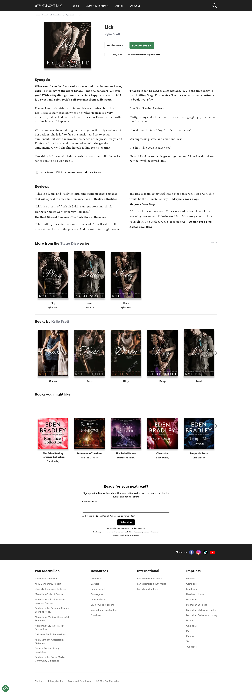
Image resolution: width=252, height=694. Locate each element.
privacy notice (106, 532)
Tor (188, 641)
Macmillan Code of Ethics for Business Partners (50, 601)
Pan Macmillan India (147, 589)
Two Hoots (191, 646)
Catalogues (97, 594)
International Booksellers (104, 609)
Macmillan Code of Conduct (50, 594)
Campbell (191, 583)
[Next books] (216, 353)
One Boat (191, 625)
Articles (119, 5)
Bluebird (190, 578)
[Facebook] (191, 552)
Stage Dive (69, 243)
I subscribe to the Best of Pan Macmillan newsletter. (110, 516)
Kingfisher (191, 589)
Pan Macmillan (47, 571)
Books (76, 5)
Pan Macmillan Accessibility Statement (49, 641)
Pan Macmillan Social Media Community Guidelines (50, 659)
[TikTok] (205, 552)
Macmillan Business (196, 604)
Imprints (193, 571)
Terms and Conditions (79, 681)
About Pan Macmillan (46, 578)
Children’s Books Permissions (50, 634)
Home (37, 15)
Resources (99, 571)
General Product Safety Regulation (47, 650)
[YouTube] (212, 552)
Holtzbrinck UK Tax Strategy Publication (49, 627)
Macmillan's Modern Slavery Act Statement (52, 618)
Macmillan (191, 599)
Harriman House (195, 594)
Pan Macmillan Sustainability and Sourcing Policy (52, 610)
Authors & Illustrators (97, 5)
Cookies (39, 681)
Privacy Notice (55, 681)
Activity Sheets (98, 599)
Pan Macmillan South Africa (151, 583)
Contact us (96, 578)
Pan (188, 630)
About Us (135, 5)
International (148, 571)
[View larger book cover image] (67, 45)
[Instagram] (198, 552)
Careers (95, 583)
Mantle (190, 620)
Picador (190, 636)
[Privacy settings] (5, 688)
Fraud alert (96, 615)
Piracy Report (98, 589)
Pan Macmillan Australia (149, 578)
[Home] (48, 5)
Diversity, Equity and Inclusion (50, 589)
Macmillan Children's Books (201, 609)
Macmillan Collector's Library (201, 615)
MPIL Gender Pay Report (48, 583)
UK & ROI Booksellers (102, 604)
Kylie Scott (70, 15)
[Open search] (214, 5)
